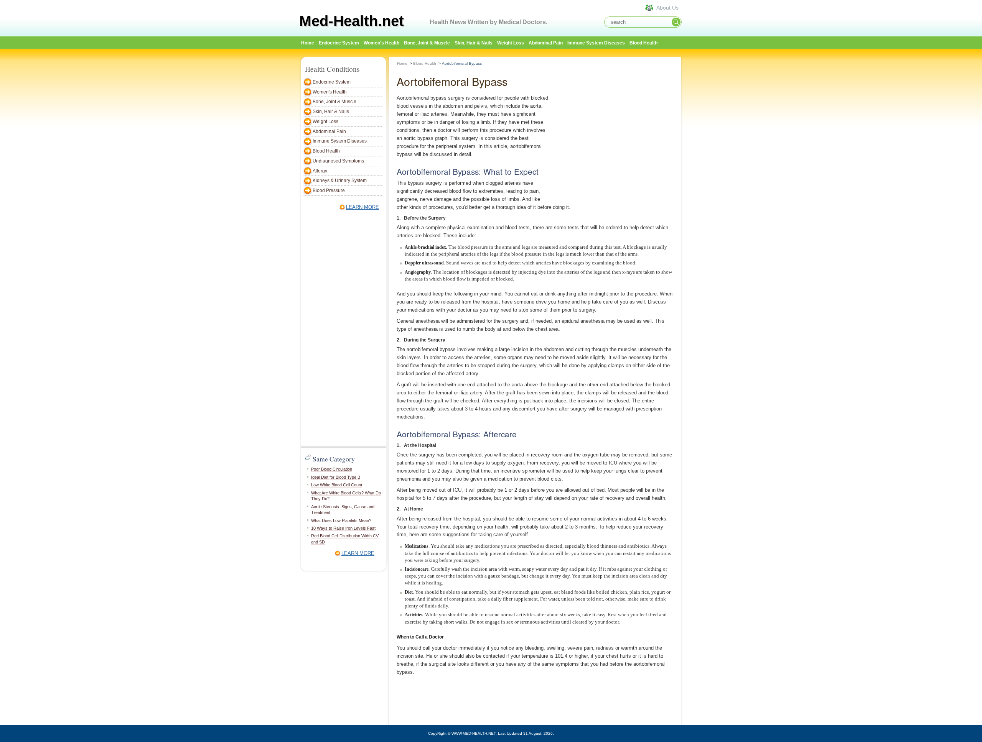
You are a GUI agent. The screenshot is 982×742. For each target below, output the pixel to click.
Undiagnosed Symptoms (338, 161)
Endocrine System (339, 43)
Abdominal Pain (546, 43)
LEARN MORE (362, 207)
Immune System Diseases (596, 43)
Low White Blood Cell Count (336, 485)
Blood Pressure (329, 190)
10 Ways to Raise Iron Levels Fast (343, 528)
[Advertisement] (717, 171)
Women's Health (381, 43)
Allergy (320, 171)
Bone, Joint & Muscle (427, 43)
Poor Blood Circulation (331, 469)
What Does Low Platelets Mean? (341, 520)
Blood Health (643, 43)
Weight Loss (510, 43)
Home (402, 63)
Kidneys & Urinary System (340, 180)
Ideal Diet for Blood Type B (335, 477)
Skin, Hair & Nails (474, 43)
